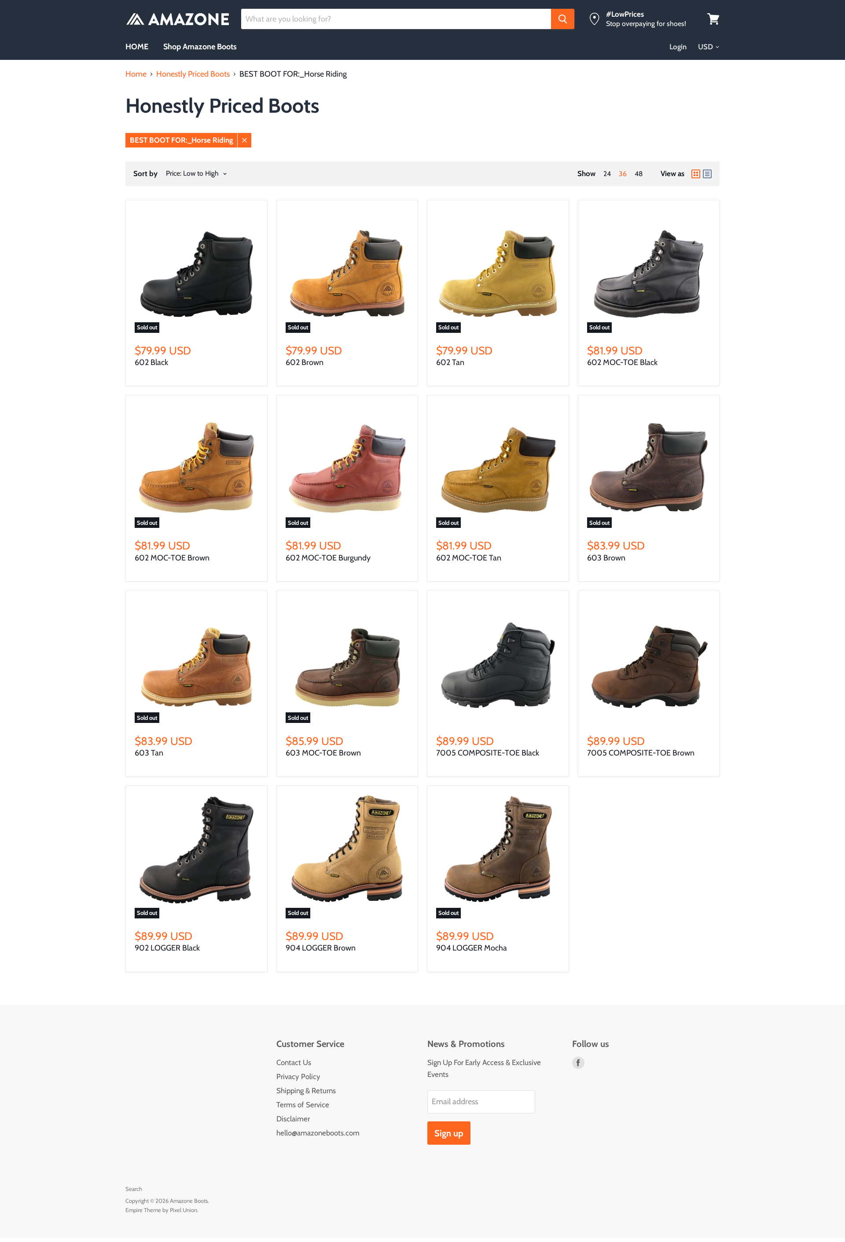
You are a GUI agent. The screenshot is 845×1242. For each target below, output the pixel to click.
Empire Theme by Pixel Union (161, 1209)
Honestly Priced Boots (193, 74)
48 (639, 174)
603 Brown (606, 558)
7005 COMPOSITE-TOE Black (487, 753)
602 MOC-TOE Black (622, 362)
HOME (136, 47)
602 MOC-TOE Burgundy (328, 558)
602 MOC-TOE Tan (468, 558)
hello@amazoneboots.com (318, 1132)
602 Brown (304, 362)
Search (133, 1188)
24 (607, 174)
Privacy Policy (298, 1076)
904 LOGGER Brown (321, 948)
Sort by (145, 174)
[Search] (562, 19)
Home (136, 74)
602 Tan (450, 362)
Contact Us (293, 1062)
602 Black (151, 362)
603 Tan (149, 753)
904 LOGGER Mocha (471, 948)
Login (678, 46)
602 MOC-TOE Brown (172, 558)
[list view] (707, 174)
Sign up (448, 1133)
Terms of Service (302, 1104)
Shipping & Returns (306, 1090)
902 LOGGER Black (167, 948)
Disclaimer (293, 1118)
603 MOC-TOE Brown (323, 753)
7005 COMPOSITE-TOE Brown (640, 753)
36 (623, 174)
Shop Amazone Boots (200, 47)
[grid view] (695, 174)
